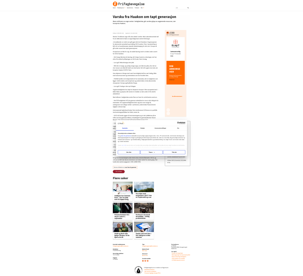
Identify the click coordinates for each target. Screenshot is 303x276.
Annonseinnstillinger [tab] (160, 128)
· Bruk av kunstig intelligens (178, 257)
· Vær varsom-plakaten (150, 271)
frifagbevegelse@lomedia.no (120, 246)
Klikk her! (171, 80)
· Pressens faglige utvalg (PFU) (152, 273)
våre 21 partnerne (126, 135)
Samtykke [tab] (125, 128)
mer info (124, 145)
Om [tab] (178, 128)
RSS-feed (144, 251)
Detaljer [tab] (142, 128)
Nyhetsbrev (130, 8)
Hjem (114, 8)
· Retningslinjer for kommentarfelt (180, 255)
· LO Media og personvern (178, 260)
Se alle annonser (177, 96)
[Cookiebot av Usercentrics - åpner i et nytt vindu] (178, 123)
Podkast (137, 8)
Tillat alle (174, 152)
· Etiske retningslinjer (177, 253)
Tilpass (151, 152)
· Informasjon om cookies (178, 258)
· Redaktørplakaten (149, 269)
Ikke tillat (128, 152)
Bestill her (145, 255)
